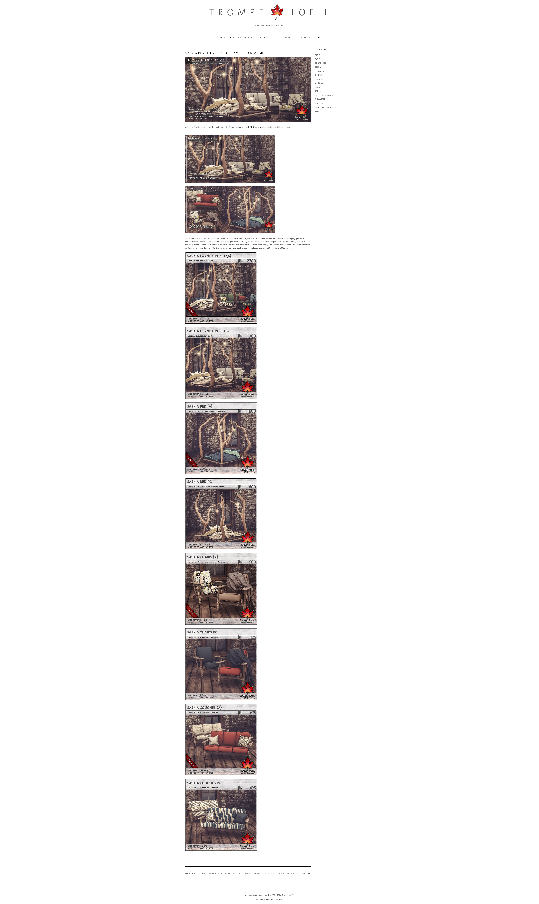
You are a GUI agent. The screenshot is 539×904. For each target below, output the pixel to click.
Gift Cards (284, 37)
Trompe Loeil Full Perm (325, 107)
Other (318, 91)
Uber (317, 111)
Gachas (318, 75)
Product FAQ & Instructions (235, 37)
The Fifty (319, 103)
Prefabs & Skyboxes (324, 95)
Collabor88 (320, 63)
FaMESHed (319, 71)
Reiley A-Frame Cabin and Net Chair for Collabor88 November (276, 873)
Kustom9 (319, 79)
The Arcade (320, 99)
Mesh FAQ (265, 37)
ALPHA (317, 59)
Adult (317, 55)
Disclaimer (304, 37)
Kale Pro (267, 899)
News (317, 87)
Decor (318, 67)
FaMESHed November (257, 127)
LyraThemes (278, 899)
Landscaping (320, 83)
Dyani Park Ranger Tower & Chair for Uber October (214, 873)
